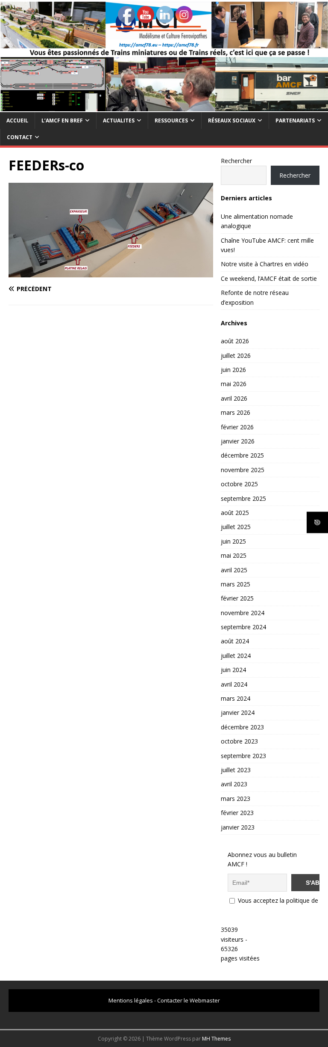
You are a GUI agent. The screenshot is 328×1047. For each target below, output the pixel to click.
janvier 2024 (238, 712)
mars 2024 (235, 698)
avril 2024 (234, 684)
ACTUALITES (119, 120)
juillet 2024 (236, 655)
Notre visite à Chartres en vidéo (264, 264)
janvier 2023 (238, 827)
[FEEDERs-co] (111, 272)
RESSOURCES (171, 120)
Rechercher (236, 161)
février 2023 (237, 813)
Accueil (17, 120)
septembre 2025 (243, 498)
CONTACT (19, 137)
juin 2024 (233, 670)
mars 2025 (235, 584)
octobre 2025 (239, 484)
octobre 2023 (239, 741)
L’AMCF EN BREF (62, 120)
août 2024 (235, 641)
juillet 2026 (236, 355)
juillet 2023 (236, 770)
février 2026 (237, 427)
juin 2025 (233, 541)
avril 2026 (234, 398)
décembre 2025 (242, 455)
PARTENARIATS (295, 120)
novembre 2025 (242, 470)
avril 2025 (234, 570)
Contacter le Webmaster (188, 1000)
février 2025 (237, 598)
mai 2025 (233, 555)
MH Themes (216, 1038)
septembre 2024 (243, 627)
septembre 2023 (243, 756)
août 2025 (235, 513)
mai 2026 (233, 384)
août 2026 (235, 341)
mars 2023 (235, 798)
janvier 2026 (238, 441)
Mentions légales (130, 1000)
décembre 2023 (242, 727)
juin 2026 (233, 370)
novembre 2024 (242, 613)
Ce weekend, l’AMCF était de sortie (269, 278)
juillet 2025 (236, 527)
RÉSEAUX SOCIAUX (231, 120)
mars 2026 (235, 412)
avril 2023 (234, 784)
